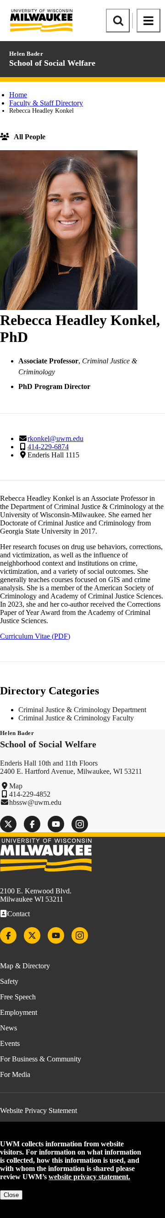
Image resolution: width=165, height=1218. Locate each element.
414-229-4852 (29, 794)
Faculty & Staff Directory (46, 103)
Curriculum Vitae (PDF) (35, 636)
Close (11, 1195)
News (8, 1028)
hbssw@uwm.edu (35, 802)
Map (15, 786)
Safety (9, 981)
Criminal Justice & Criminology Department (82, 710)
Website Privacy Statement (38, 1110)
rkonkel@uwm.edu (55, 438)
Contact (18, 914)
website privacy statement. (89, 1177)
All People (29, 137)
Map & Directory (25, 966)
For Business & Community (40, 1059)
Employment (18, 1012)
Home (18, 95)
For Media (15, 1074)
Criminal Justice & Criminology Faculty (76, 718)
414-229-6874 (48, 447)
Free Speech (18, 997)
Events (10, 1043)
